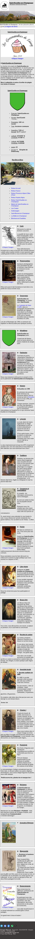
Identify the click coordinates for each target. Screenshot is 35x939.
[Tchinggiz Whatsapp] (12, 927)
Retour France (15, 191)
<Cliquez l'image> (8, 247)
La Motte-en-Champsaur (19, 216)
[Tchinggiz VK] (5, 927)
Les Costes (14, 208)
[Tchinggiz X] (15, 927)
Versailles (31, 397)
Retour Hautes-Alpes (18, 197)
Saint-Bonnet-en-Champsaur (20, 213)
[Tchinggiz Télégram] (1, 927)
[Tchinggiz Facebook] (8, 927)
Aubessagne (15, 211)
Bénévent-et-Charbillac (18, 218)
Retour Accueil (16, 188)
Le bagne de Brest (10, 26)
